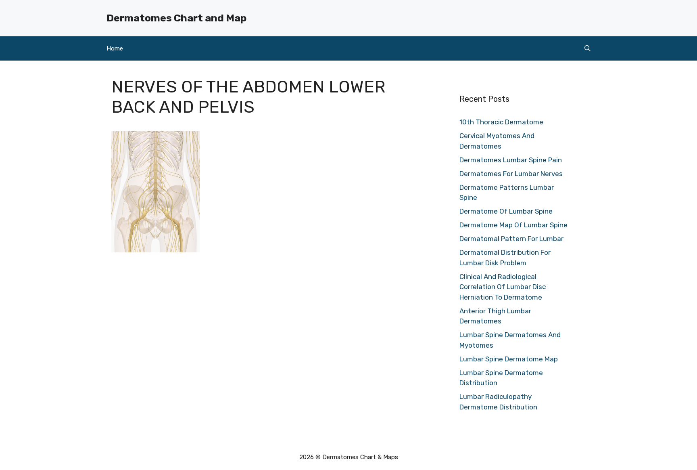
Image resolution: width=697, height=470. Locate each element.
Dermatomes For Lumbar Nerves (511, 174)
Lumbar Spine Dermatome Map (508, 359)
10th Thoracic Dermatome (501, 122)
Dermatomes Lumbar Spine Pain (510, 160)
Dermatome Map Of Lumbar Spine (513, 225)
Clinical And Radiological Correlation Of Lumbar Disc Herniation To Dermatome (502, 287)
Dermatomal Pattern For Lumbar (511, 239)
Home (114, 48)
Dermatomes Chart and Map (176, 18)
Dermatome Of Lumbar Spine (506, 211)
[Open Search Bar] (587, 48)
